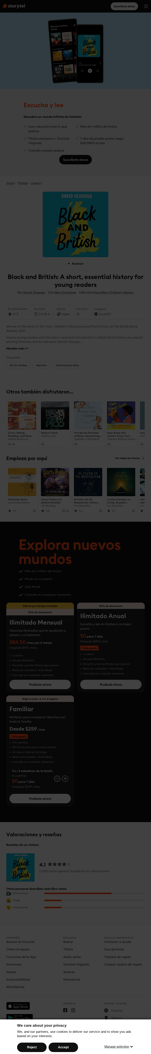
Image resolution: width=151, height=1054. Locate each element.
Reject (32, 1047)
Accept (63, 1047)
